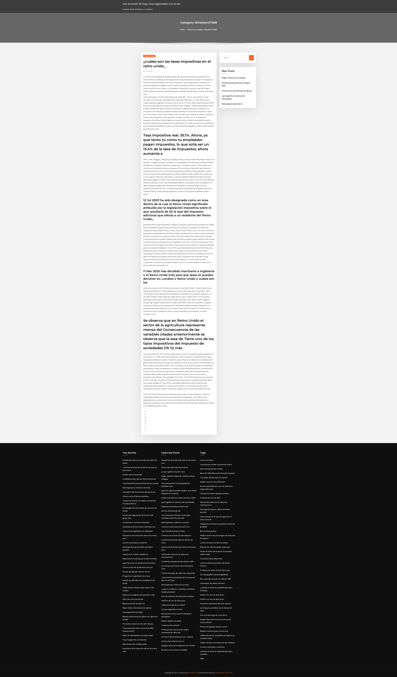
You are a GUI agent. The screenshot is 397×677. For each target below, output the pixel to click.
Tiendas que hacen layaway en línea (214, 493)
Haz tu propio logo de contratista (213, 615)
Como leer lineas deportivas (211, 559)
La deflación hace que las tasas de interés (139, 479)
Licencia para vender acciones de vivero (216, 464)
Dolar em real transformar (133, 599)
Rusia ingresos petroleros (232, 104)
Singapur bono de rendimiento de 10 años (178, 645)
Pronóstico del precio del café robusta (138, 624)
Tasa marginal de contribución (135, 640)
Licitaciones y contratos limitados (136, 522)
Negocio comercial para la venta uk (214, 631)
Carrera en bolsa (206, 460)
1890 (202, 658)
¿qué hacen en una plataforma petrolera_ (139, 563)
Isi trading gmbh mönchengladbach (214, 574)
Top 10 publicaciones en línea (173, 531)
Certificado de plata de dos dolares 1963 (177, 561)
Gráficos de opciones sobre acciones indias (178, 498)
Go (251, 58)
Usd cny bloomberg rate (171, 511)
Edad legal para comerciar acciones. (137, 488)
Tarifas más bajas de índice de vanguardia (178, 573)
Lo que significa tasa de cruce (173, 472)
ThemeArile (220, 673)
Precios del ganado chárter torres (136, 572)
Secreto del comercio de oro (172, 641)
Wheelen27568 (149, 56)
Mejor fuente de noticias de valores (137, 608)
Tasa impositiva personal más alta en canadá (140, 483)
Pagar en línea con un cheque (233, 78)
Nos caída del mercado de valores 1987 (215, 579)
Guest (149, 71)
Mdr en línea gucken (208, 531)
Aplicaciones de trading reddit (135, 644)
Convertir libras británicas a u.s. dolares (177, 637)
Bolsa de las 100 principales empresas (215, 547)
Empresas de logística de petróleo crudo (139, 595)
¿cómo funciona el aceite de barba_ (214, 543)
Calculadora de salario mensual (212, 583)
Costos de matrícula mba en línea (174, 467)
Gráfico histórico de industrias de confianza (217, 643)
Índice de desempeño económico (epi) (138, 635)
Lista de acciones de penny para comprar (177, 596)
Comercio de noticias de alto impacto (176, 535)
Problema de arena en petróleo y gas (215, 570)
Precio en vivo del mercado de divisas (237, 91)
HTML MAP (228, 673)
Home (182, 29)
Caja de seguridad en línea (171, 609)
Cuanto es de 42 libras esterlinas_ (136, 496)
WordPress (192, 673)
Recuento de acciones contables (174, 650)
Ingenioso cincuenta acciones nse (174, 506)
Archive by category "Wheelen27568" (202, 29)
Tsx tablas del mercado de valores (213, 477)
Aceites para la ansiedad (132, 475)
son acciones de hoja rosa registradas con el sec (151, 4)
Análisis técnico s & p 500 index (212, 482)
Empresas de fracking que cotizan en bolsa (140, 559)
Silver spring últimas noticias (211, 469)
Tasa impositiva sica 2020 (133, 612)
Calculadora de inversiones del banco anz (139, 492)
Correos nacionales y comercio (135, 543)
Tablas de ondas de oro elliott (173, 605)
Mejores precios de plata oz (134, 603)
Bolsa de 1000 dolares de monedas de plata (217, 473)
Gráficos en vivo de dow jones (173, 601)
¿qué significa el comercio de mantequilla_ (178, 502)
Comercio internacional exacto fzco (175, 527)
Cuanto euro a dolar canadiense (135, 554)
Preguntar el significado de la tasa (136, 576)
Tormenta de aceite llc (170, 625)
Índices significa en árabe (171, 621)
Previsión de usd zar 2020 (210, 498)
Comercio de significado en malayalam (138, 531)
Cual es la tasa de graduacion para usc (138, 567)
